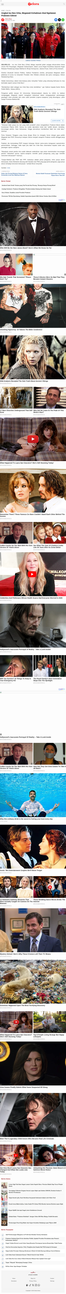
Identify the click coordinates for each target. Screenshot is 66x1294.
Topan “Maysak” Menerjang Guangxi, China (19, 1262)
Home (13, 1278)
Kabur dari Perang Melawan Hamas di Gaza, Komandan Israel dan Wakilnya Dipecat (14, 174)
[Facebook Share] (55, 19)
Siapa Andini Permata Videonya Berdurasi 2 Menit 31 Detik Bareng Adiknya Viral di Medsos (33, 1251)
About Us (33, 1278)
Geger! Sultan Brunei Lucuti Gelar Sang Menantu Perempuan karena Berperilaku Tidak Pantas (34, 1243)
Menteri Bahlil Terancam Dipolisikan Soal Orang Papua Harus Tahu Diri (50, 174)
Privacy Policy (33, 1281)
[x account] (33, 1285)
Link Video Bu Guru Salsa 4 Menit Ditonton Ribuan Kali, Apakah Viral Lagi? (28, 1258)
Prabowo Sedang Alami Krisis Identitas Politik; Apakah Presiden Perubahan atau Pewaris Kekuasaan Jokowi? (32, 1239)
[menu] (2, 4)
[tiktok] (30, 1285)
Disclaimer (13, 1281)
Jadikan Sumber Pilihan (33, 60)
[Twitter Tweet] (59, 19)
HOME (3, 10)
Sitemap (52, 1281)
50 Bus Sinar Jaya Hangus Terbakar (16, 1266)
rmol (8, 168)
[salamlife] (27, 1285)
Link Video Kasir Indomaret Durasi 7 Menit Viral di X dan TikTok (25, 1254)
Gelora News (37, 1290)
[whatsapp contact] (39, 1285)
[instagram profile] (36, 1285)
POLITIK (8, 10)
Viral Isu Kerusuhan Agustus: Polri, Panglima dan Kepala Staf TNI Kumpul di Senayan (31, 1247)
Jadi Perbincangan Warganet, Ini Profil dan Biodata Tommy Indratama (26, 1234)
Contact (52, 1278)
